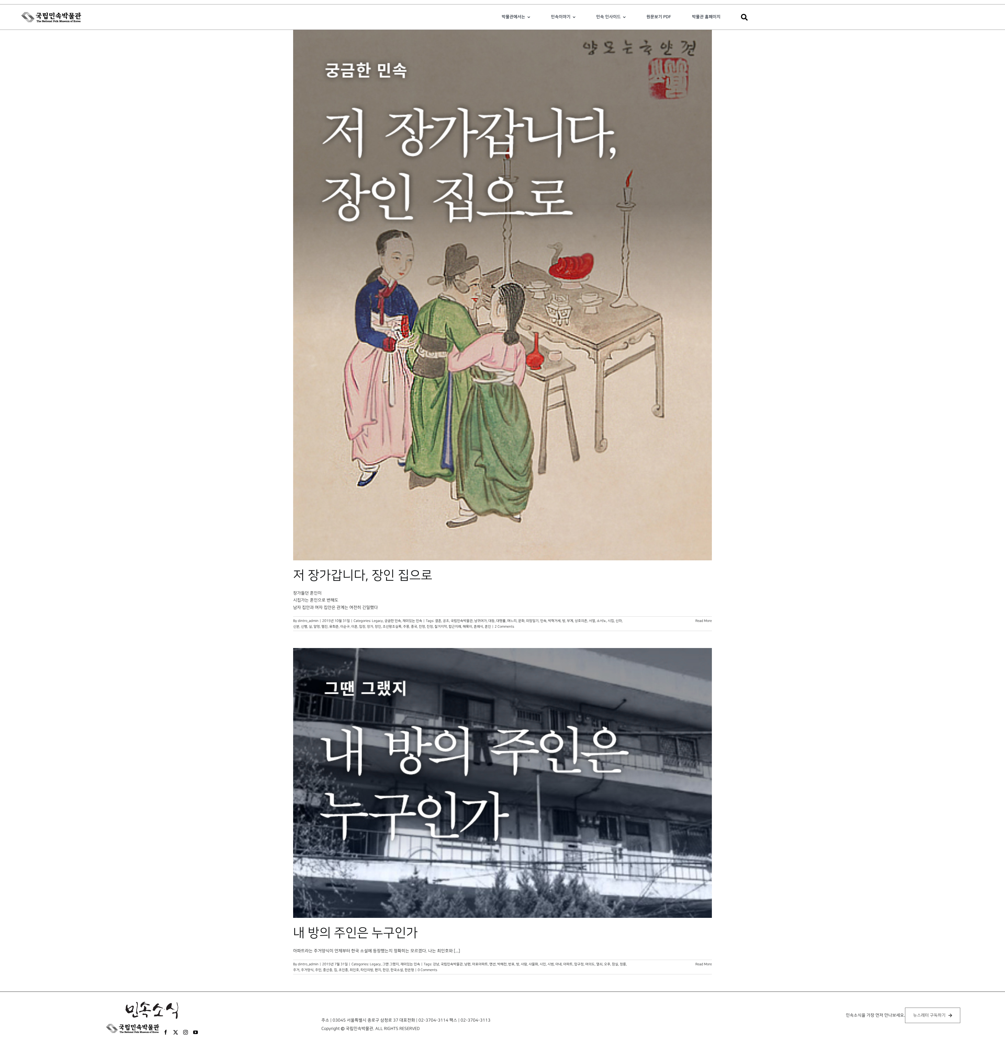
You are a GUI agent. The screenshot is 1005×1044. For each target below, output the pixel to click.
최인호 (354, 970)
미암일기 (532, 621)
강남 (436, 964)
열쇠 (599, 964)
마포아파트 (480, 964)
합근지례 (455, 626)
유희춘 (334, 626)
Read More (703, 621)
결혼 (438, 621)
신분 (296, 626)
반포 (511, 964)
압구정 (579, 964)
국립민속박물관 (462, 621)
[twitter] (175, 1032)
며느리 (512, 621)
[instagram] (185, 1032)
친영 (422, 626)
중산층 (327, 970)
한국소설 (396, 970)
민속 (543, 621)
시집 (611, 621)
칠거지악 (440, 626)
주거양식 (307, 970)
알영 (317, 626)
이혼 (354, 626)
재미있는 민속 (412, 621)
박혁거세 (554, 621)
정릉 (623, 964)
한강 (386, 970)
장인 (378, 626)
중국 (414, 626)
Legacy (377, 621)
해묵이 (467, 626)
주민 (318, 970)
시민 (543, 964)
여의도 (590, 964)
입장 (362, 626)
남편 (467, 964)
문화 (521, 621)
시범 (551, 964)
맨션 (492, 964)
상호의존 (581, 621)
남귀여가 (480, 621)
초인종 (343, 970)
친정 (430, 626)
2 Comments (504, 626)
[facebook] (165, 1032)
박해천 (502, 964)
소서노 (601, 621)
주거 (296, 970)
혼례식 (478, 626)
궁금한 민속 (392, 621)
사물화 (533, 964)
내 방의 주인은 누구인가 (355, 933)
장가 (370, 626)
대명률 (501, 621)
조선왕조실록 (392, 626)
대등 (491, 621)
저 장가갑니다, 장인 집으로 (362, 575)
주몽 (406, 626)
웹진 (324, 626)
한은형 (409, 970)
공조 (446, 621)
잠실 (615, 964)
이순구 (345, 626)
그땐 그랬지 (390, 964)
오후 (607, 964)
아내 (558, 964)
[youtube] (195, 1032)
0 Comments (427, 970)
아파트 (568, 964)
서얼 (592, 621)
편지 (378, 970)
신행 (304, 626)
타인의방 (367, 970)
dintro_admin (308, 621)
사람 (524, 964)
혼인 (488, 626)
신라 (619, 621)
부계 (570, 621)
